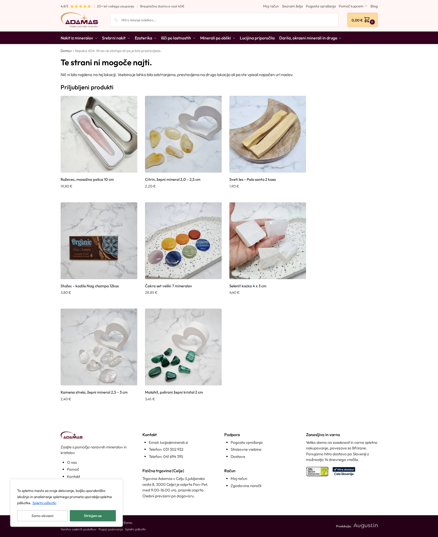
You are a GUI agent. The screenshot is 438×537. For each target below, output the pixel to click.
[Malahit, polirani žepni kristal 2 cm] (183, 347)
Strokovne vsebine (246, 449)
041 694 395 (173, 456)
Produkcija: (343, 526)
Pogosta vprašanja (321, 6)
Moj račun (271, 6)
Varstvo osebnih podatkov (78, 529)
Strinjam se (93, 515)
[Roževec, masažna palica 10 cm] (99, 134)
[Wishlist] (129, 103)
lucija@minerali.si (174, 442)
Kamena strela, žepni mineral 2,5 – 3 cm (94, 392)
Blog (374, 6)
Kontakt (73, 476)
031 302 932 (173, 449)
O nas (72, 462)
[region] (66, 503)
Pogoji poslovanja (110, 529)
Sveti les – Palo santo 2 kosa (252, 179)
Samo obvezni (42, 515)
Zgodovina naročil (246, 485)
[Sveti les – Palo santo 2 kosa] (267, 134)
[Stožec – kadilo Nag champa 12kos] (99, 240)
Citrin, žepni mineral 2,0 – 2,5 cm (172, 179)
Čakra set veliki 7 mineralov (168, 285)
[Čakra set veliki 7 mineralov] (183, 240)
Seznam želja (292, 6)
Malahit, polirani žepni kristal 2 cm (174, 392)
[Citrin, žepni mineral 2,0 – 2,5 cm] (183, 134)
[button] (362, 20)
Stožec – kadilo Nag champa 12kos (90, 285)
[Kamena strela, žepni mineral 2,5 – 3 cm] (99, 347)
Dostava (238, 456)
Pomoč (73, 469)
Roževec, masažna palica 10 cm (87, 179)
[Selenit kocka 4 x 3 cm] (267, 240)
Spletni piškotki (44, 503)
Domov (66, 50)
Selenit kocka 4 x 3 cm (247, 285)
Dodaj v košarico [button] (99, 197)
